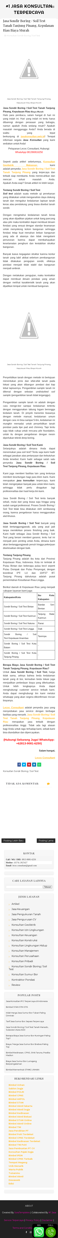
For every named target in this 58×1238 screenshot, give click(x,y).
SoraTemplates (22, 1212)
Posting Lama (46, 840)
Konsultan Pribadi (22, 961)
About (29, 1206)
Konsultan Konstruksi (24, 940)
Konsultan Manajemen (25, 950)
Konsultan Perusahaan (25, 956)
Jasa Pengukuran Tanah (26, 914)
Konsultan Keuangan (24, 935)
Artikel (15, 904)
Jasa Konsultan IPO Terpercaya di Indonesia (27, 1001)
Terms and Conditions (23, 1228)
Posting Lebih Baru (13, 840)
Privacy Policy (32, 1220)
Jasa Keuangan (21, 909)
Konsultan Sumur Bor (25, 974)
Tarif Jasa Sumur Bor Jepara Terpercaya (25, 1021)
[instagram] (30, 1232)
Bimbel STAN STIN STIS (17, 1007)
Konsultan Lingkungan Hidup (29, 945)
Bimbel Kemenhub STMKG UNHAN (22, 1069)
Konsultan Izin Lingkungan (28, 930)
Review (16, 985)
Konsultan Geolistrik (24, 924)
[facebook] (26, 1232)
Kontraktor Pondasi (23, 979)
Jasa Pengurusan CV (24, 919)
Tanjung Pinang (20, 172)
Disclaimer (47, 1220)
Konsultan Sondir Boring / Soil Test (23, 35)
